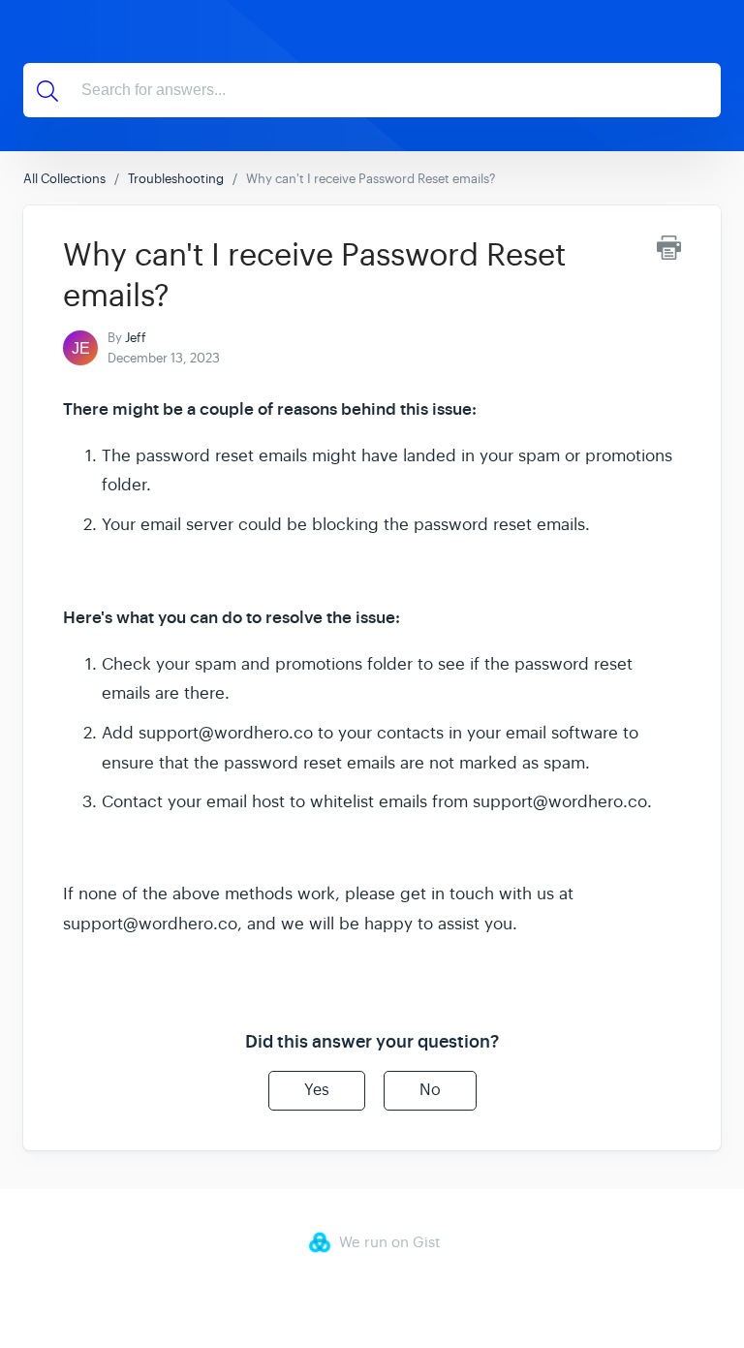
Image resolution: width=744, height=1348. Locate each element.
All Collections (64, 179)
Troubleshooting (176, 179)
